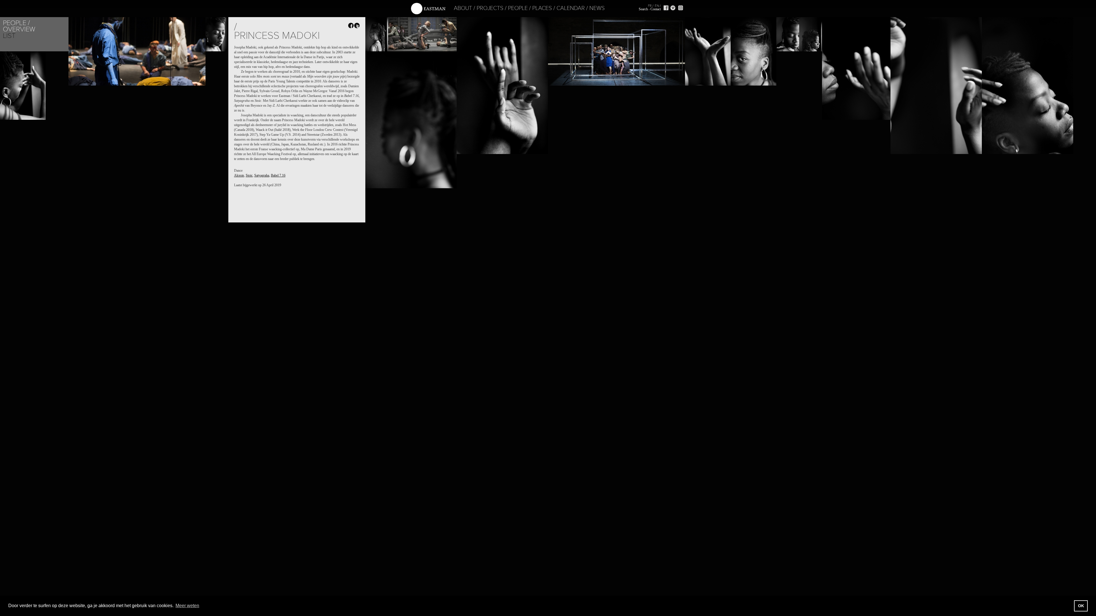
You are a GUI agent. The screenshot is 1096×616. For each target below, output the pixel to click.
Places (542, 8)
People (518, 8)
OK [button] (1081, 605)
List (9, 36)
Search (643, 9)
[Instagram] (680, 7)
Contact (655, 9)
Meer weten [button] (187, 605)
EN (657, 6)
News (597, 8)
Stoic (249, 175)
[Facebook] (666, 7)
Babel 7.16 (278, 175)
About (463, 8)
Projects (490, 8)
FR (650, 6)
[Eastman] (428, 9)
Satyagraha (261, 175)
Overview (19, 29)
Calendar (571, 8)
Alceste (239, 175)
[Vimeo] (672, 7)
